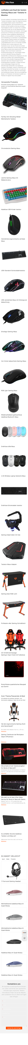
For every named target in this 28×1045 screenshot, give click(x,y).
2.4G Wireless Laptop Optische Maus (13, 476)
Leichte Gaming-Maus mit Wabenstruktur (9, 179)
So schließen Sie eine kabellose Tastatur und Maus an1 (11, 835)
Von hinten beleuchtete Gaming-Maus (13, 361)
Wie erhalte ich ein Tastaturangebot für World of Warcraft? (13, 767)
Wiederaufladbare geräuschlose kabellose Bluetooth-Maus (11, 416)
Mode (7, 859)
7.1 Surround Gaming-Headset (11, 881)
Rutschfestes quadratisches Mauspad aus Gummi (13, 685)
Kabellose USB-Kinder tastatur (11, 209)
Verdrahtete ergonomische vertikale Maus (13, 240)
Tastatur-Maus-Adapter (9, 564)
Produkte (13, 859)
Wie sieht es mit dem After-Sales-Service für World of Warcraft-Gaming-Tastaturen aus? (14, 798)
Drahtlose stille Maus (8, 446)
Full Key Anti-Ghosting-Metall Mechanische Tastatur (10, 118)
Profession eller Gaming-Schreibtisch (13, 623)
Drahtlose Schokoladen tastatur (11, 505)
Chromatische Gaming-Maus (10, 148)
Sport (3, 859)
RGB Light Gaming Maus (9, 390)
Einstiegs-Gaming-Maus (9, 331)
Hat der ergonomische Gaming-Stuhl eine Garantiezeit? (13, 725)
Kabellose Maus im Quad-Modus (11, 953)
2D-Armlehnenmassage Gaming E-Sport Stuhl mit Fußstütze (13, 654)
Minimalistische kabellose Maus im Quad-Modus (12, 905)
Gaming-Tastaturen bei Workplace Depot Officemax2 (12, 735)
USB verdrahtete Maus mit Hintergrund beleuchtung (14, 301)
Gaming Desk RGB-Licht (9, 594)
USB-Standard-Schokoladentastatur (13, 270)
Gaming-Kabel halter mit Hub (10, 535)
